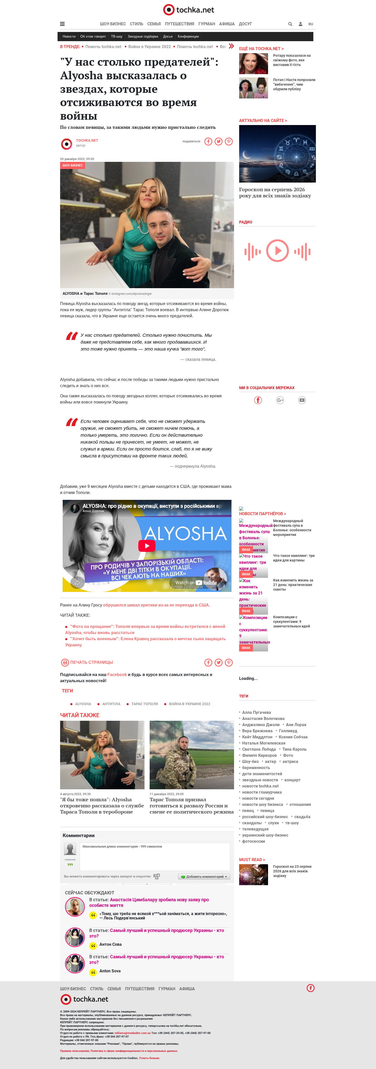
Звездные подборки (143, 36)
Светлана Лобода (259, 749)
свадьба (302, 816)
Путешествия (179, 23)
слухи (273, 822)
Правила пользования (74, 1051)
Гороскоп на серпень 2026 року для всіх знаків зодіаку (275, 192)
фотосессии (253, 841)
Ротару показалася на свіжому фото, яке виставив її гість (292, 60)
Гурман (206, 23)
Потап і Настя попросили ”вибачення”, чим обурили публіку (294, 84)
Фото (288, 755)
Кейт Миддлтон (257, 737)
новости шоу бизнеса (262, 804)
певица (267, 810)
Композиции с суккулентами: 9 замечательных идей (291, 621)
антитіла (111, 704)
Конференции (188, 36)
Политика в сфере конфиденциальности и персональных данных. (134, 1051)
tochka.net (87, 140)
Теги (244, 696)
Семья (154, 23)
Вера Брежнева (257, 730)
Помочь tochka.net (103, 46)
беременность (256, 767)
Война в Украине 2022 (149, 46)
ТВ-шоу (117, 36)
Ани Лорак (296, 724)
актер (270, 761)
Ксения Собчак (293, 737)
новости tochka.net (260, 786)
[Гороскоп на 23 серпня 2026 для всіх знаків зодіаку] (253, 874)
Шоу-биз (250, 761)
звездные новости (260, 780)
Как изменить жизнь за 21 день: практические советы (293, 584)
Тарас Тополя (144, 704)
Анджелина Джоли (261, 724)
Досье (168, 36)
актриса (290, 761)
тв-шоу (292, 822)
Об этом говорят (93, 36)
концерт (292, 780)
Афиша (227, 23)
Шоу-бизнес (113, 23)
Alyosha (83, 704)
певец (248, 810)
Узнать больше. (149, 1058)
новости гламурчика (262, 792)
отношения (300, 804)
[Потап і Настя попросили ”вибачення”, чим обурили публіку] (253, 87)
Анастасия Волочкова (263, 718)
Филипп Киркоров (259, 755)
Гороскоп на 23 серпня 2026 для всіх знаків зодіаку (292, 871)
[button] (300, 24)
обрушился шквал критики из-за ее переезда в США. (156, 605)
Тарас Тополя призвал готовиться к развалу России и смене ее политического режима (192, 805)
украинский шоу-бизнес (265, 835)
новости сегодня (258, 798)
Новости (69, 36)
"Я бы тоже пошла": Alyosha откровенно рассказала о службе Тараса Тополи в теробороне (102, 805)
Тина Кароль (294, 749)
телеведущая (255, 829)
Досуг (245, 23)
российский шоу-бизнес (265, 816)
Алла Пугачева (256, 712)
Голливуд (288, 730)
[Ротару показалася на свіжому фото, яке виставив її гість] (253, 63)
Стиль (136, 23)
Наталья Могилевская (263, 743)
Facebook (117, 674)
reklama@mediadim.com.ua (133, 1033)
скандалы (252, 822)
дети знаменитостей (262, 773)
